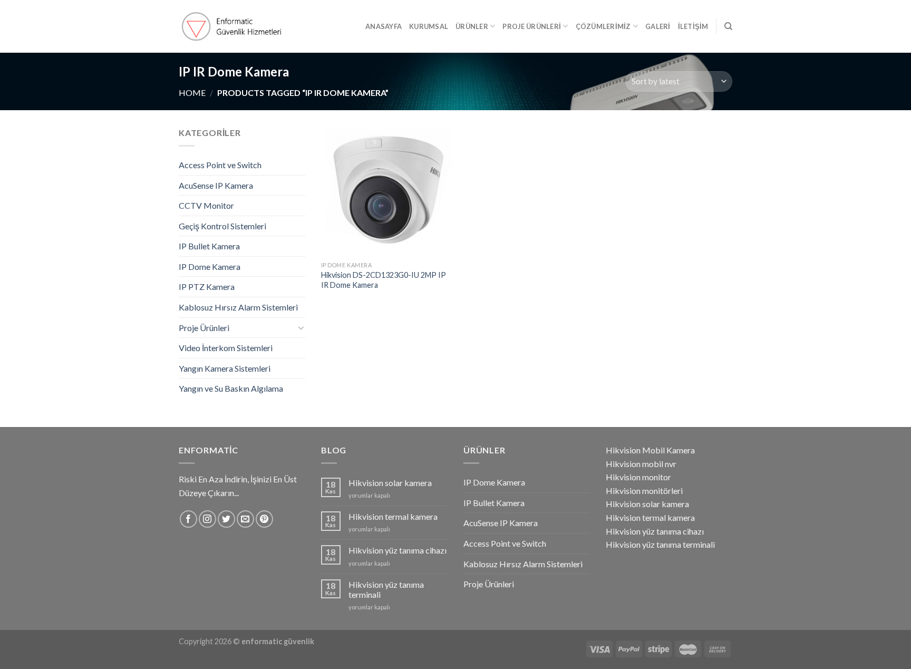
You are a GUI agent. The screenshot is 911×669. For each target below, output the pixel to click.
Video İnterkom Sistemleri (226, 348)
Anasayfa (383, 26)
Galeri (658, 26)
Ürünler (472, 26)
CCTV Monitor (206, 205)
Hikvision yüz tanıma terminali (386, 589)
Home (192, 93)
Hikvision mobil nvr (641, 464)
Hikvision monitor (638, 477)
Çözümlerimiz (603, 26)
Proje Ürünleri (531, 26)
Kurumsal (428, 26)
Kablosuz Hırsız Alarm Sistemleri (238, 307)
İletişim (693, 26)
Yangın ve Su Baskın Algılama (231, 388)
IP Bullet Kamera (209, 246)
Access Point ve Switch (220, 165)
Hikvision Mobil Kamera (650, 450)
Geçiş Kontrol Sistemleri (222, 226)
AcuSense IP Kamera (216, 185)
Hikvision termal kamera (393, 516)
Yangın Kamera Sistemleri (224, 368)
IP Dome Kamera (209, 266)
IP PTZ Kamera (207, 287)
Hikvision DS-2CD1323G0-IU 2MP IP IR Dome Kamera (383, 279)
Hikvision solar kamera (390, 483)
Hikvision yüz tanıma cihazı (397, 550)
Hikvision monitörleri (644, 491)
